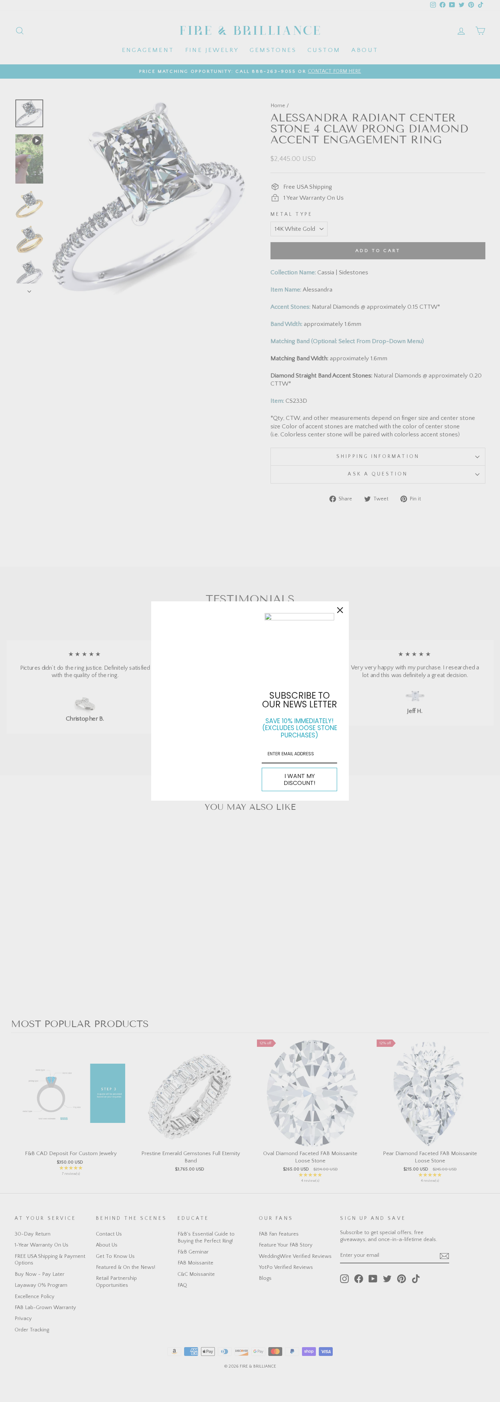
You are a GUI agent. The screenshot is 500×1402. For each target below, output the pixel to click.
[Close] (340, 610)
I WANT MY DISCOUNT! (300, 779)
